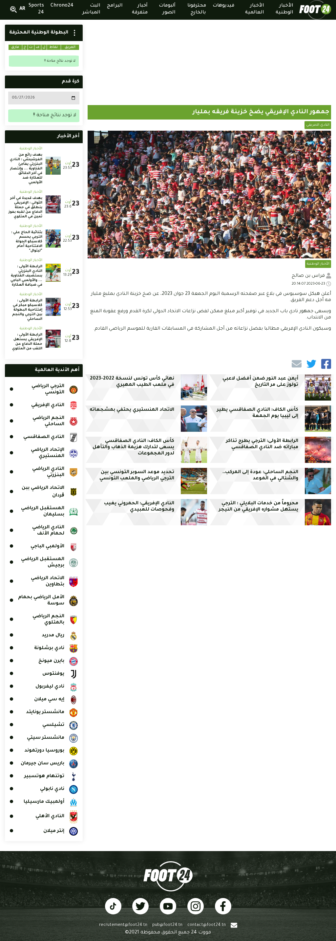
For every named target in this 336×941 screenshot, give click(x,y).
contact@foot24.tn (206, 925)
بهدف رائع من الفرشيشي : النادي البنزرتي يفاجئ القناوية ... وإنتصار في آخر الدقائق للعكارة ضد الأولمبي (26, 169)
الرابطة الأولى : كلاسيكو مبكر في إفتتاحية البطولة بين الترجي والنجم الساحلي (27, 310)
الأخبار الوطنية (318, 264)
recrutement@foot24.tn (123, 925)
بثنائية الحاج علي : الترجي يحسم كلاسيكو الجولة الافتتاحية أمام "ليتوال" (26, 241)
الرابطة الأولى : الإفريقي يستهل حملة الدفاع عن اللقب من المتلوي (27, 342)
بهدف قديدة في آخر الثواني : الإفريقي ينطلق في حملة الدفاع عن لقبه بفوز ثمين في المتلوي (25, 207)
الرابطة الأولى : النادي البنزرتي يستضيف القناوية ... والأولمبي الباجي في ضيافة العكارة (26, 276)
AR (22, 9)
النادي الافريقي (317, 125)
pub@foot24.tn (167, 925)
